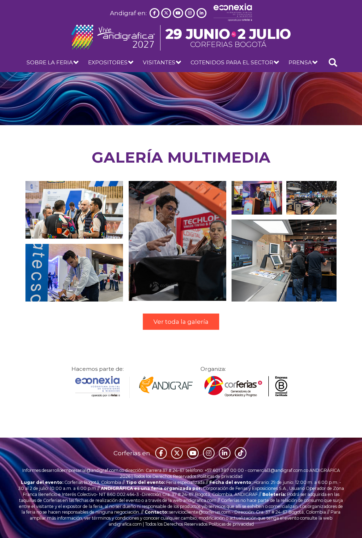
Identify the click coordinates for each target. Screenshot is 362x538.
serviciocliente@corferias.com (199, 512)
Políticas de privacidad (220, 476)
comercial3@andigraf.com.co (278, 470)
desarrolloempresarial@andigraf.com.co (83, 470)
